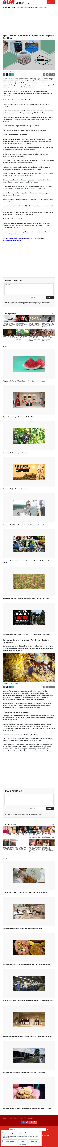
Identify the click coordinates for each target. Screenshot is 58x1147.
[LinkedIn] (10, 74)
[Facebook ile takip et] (23, 1122)
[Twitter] (7, 74)
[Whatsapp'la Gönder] (12, 74)
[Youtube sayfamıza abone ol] (27, 1122)
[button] (47, 74)
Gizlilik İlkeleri (23, 1118)
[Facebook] (4, 74)
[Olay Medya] (16, 2)
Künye (10, 1118)
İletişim (16, 1118)
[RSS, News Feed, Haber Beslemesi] (35, 1122)
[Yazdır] (44, 74)
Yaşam (13, 7)
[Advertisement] (29, 21)
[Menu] (53, 2)
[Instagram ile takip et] (31, 1122)
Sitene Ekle (30, 1118)
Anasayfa (7, 7)
